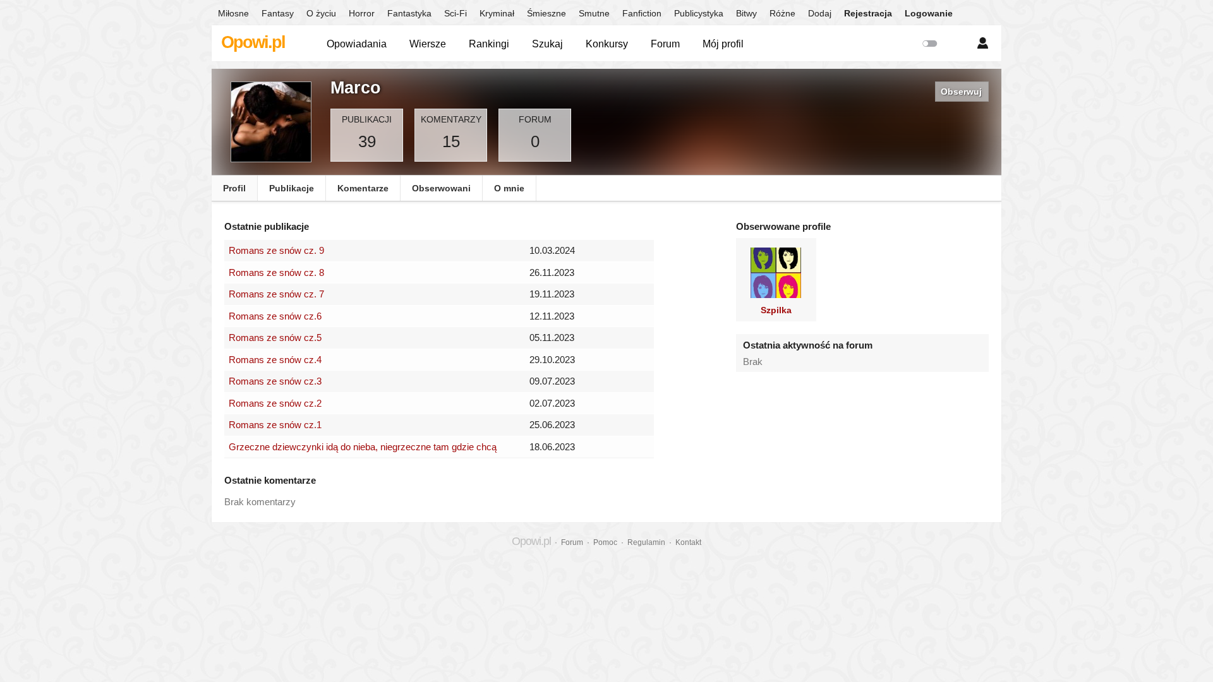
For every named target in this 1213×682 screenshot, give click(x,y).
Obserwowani (441, 188)
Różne (782, 13)
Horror (362, 13)
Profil (234, 188)
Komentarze (363, 188)
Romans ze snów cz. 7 (276, 294)
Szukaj (547, 44)
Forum (665, 44)
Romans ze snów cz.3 (275, 381)
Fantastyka (409, 13)
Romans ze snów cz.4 (275, 359)
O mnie (509, 188)
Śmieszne (546, 13)
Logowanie (929, 13)
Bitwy (746, 13)
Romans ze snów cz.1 (275, 424)
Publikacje (291, 188)
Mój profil (723, 44)
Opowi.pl (253, 42)
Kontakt (688, 542)
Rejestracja (868, 13)
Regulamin (646, 542)
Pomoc (605, 542)
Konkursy (607, 44)
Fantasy (278, 13)
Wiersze (427, 44)
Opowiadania (357, 44)
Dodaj (819, 13)
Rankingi (489, 44)
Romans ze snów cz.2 (275, 403)
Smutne (594, 13)
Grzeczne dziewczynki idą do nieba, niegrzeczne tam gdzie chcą (363, 446)
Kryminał (497, 13)
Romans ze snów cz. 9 (276, 250)
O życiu (321, 13)
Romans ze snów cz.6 (275, 316)
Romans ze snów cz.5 (275, 337)
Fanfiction (641, 13)
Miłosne (233, 13)
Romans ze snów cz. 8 (276, 272)
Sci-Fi (455, 13)
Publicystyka (698, 13)
